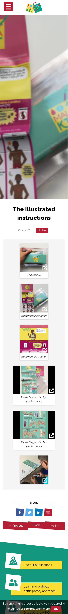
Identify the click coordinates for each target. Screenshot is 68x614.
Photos (42, 230)
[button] (8, 6)
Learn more (43, 608)
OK (56, 608)
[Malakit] (34, 7)
